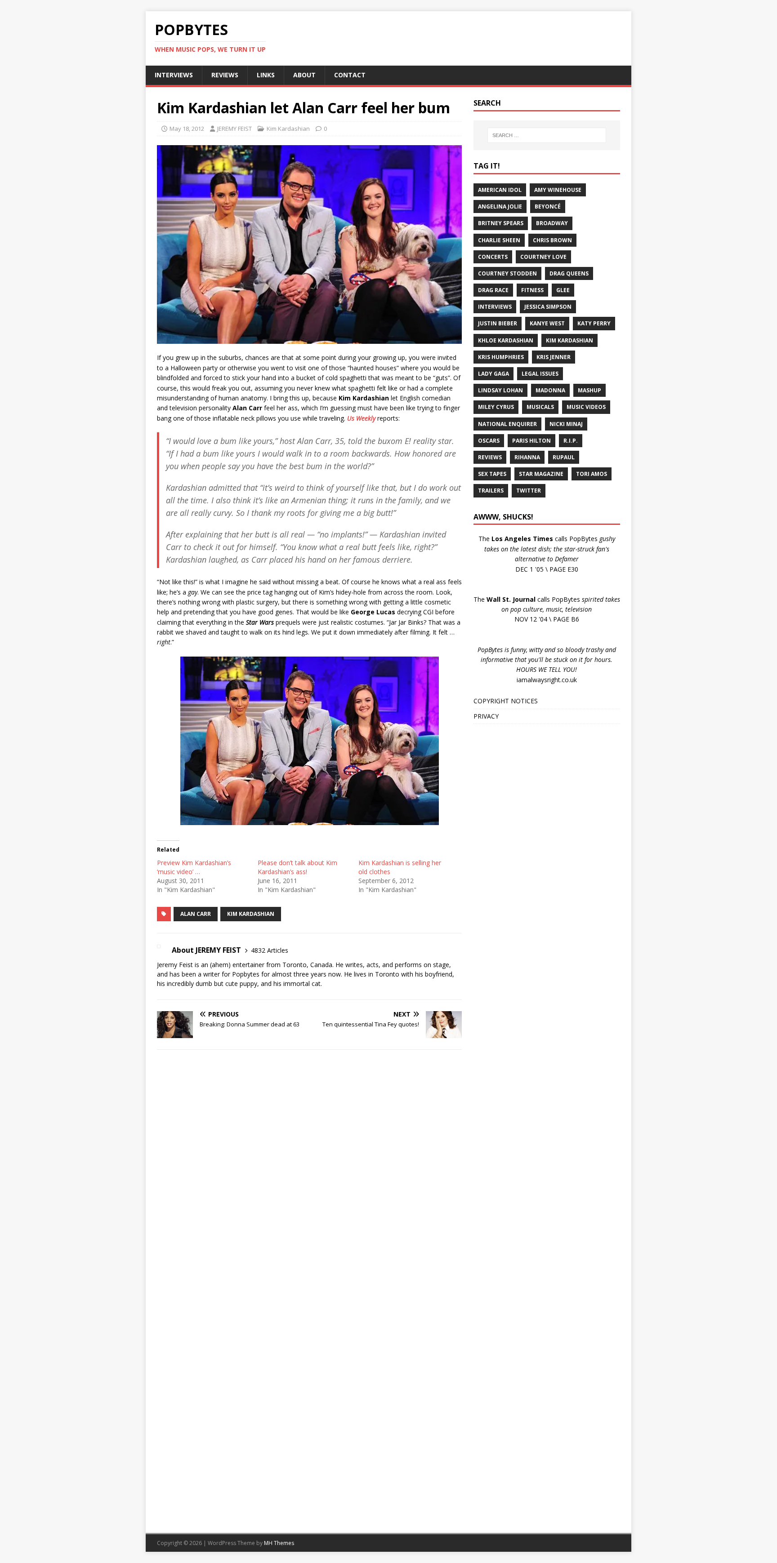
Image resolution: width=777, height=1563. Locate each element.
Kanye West (547, 323)
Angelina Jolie (500, 206)
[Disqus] (309, 1173)
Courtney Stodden (507, 273)
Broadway (552, 223)
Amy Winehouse (557, 190)
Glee (563, 290)
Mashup (589, 390)
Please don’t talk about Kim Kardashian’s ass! (297, 867)
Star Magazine (541, 474)
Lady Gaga (493, 373)
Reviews (490, 457)
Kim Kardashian (288, 128)
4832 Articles (269, 950)
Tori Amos (591, 474)
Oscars (489, 440)
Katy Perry (594, 323)
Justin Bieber (497, 323)
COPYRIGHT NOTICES (505, 701)
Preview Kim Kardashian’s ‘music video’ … (194, 867)
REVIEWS (224, 75)
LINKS (266, 75)
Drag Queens (569, 273)
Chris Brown (552, 240)
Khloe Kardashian (505, 340)
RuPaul (564, 457)
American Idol (500, 190)
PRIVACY (486, 716)
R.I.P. (570, 440)
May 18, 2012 (187, 128)
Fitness (532, 290)
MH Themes (279, 1543)
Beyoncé (548, 206)
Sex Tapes (492, 474)
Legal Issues (540, 373)
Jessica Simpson (548, 307)
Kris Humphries (501, 357)
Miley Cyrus (496, 407)
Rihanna (527, 457)
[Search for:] (547, 135)
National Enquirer (507, 424)
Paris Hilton (531, 440)
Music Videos (586, 407)
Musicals (540, 407)
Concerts (493, 257)
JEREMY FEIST (234, 128)
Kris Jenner (553, 357)
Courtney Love (543, 257)
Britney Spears (500, 223)
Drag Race (493, 290)
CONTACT (350, 75)
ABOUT (304, 75)
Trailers (491, 490)
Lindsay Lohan (500, 390)
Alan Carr (195, 914)
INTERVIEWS (174, 75)
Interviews (495, 307)
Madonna (550, 390)
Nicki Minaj (566, 424)
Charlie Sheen (499, 240)
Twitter (528, 490)
